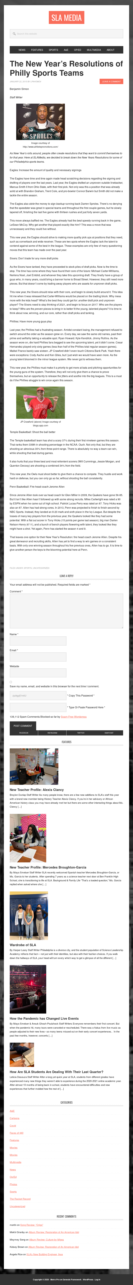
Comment (16, 591)
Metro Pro (55, 1279)
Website (14, 666)
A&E (12, 1110)
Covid (13, 1125)
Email (14, 650)
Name (14, 634)
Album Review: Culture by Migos (46, 1239)
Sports (28, 568)
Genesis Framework (72, 1279)
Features (14, 1140)
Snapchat (109, 733)
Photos (13, 1184)
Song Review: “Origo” (31, 1224)
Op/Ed (13, 1176)
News (13, 1169)
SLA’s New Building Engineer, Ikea (44, 1254)
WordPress (88, 1279)
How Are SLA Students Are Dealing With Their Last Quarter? (56, 1071)
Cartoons (14, 1118)
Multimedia (15, 1162)
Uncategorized (41, 568)
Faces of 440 (16, 1132)
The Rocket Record (20, 1198)
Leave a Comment (111, 81)
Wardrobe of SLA (23, 944)
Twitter (80, 733)
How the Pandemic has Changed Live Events (44, 1018)
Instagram (52, 733)
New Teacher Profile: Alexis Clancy (37, 789)
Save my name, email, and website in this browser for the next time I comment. (54, 686)
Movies (14, 1147)
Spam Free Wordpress (74, 716)
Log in (97, 1279)
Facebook (23, 733)
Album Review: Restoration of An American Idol (54, 1232)
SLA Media (66, 17)
